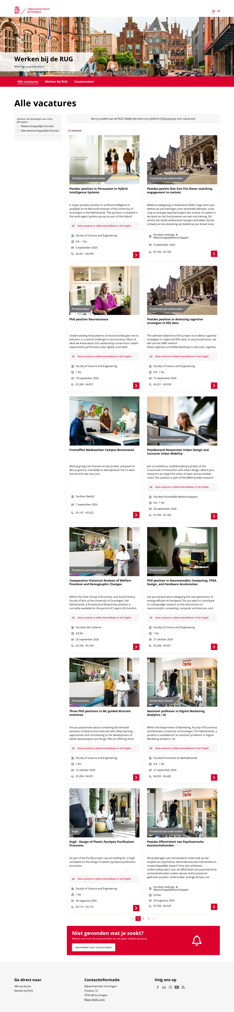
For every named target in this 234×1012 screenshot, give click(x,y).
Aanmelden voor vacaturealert (93, 947)
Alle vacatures (28, 81)
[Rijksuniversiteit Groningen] (32, 11)
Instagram (170, 987)
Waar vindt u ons (94, 999)
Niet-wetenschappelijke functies (40, 130)
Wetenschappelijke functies (37, 126)
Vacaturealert (84, 81)
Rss (183, 987)
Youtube (177, 987)
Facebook (158, 987)
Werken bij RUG (56, 81)
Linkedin (164, 987)
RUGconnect (168, 118)
